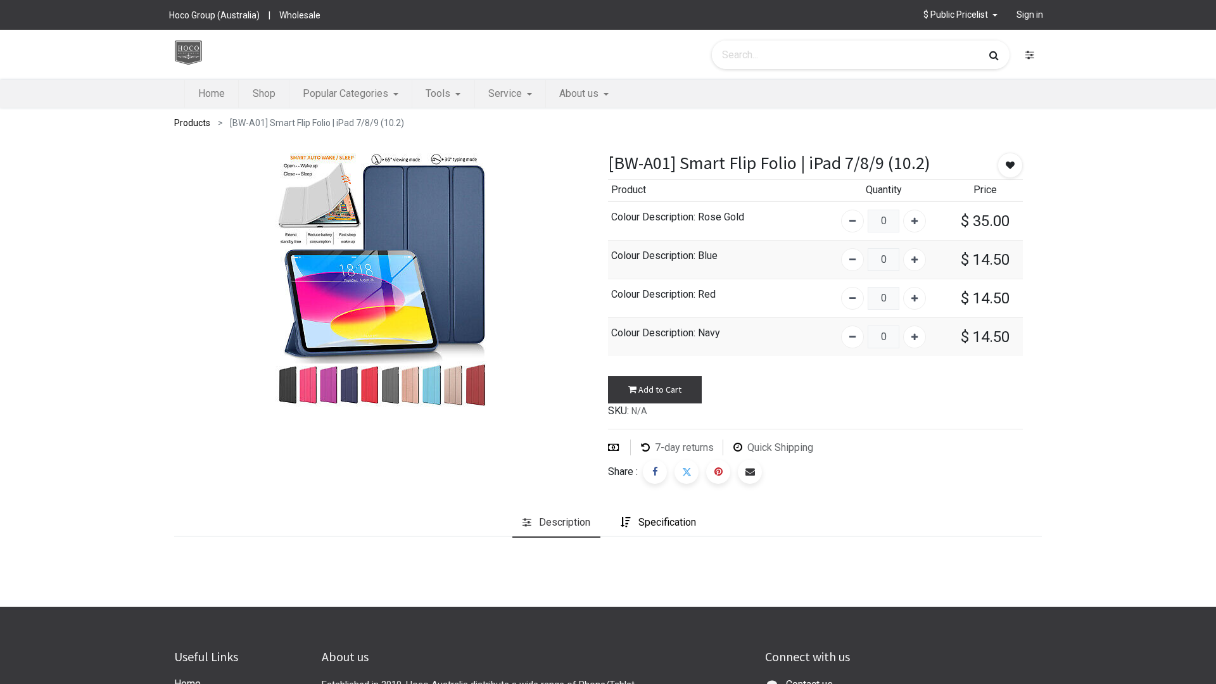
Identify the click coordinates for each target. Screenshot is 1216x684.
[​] (1030, 55)
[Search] (994, 55)
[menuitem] (211, 93)
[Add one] (914, 221)
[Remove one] (852, 221)
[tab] (556, 523)
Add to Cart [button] (658, 389)
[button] (960, 15)
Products (192, 123)
